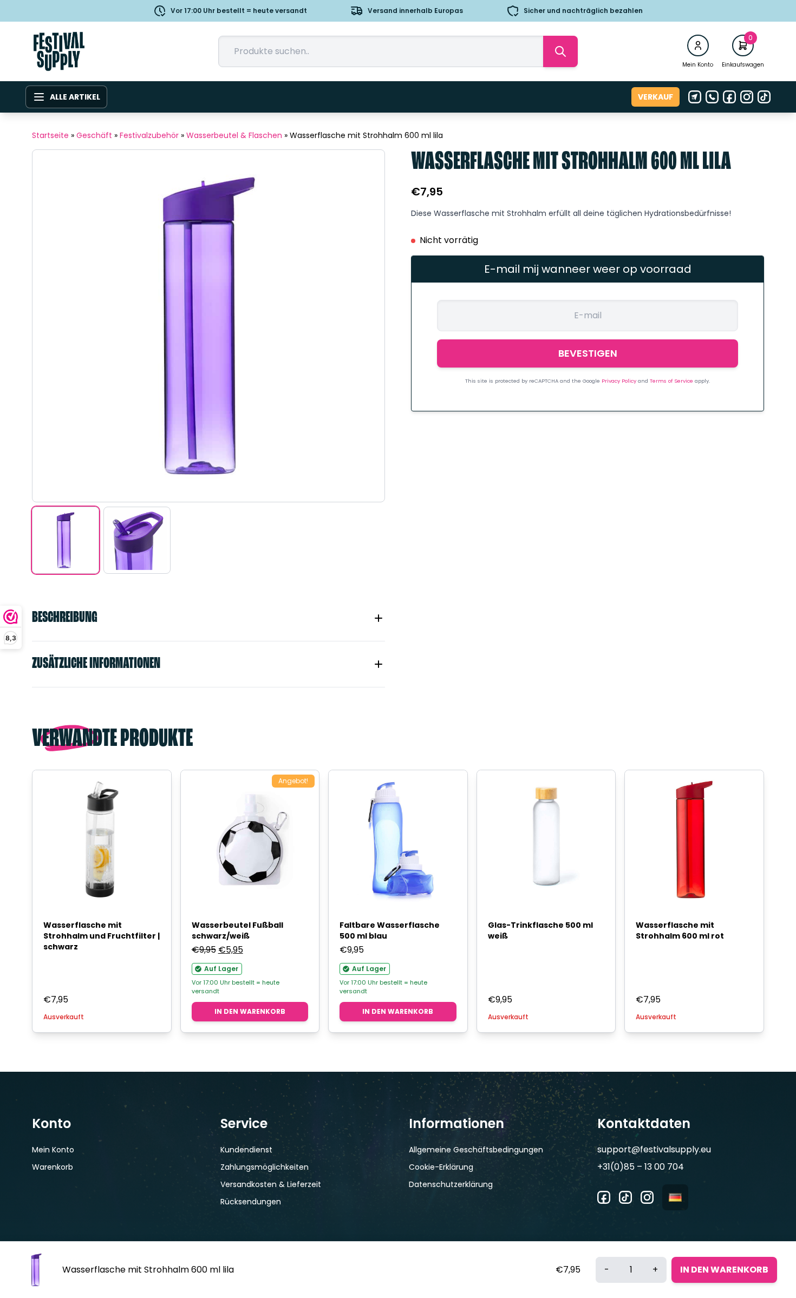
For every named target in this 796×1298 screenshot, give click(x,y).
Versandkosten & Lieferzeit (270, 1184)
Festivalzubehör (149, 135)
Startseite (50, 135)
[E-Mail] (694, 96)
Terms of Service (672, 380)
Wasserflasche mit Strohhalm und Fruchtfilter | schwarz (101, 936)
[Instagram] (746, 96)
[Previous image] (54, 326)
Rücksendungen (250, 1201)
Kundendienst (246, 1149)
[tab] (208, 618)
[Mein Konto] (698, 45)
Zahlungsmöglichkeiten (264, 1167)
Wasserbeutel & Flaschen (234, 135)
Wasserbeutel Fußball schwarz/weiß (237, 930)
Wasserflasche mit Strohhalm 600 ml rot (680, 930)
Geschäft (94, 135)
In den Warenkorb (249, 1011)
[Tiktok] (764, 96)
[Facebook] (729, 96)
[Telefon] (712, 96)
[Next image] (363, 326)
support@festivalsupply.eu (654, 1149)
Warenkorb (52, 1167)
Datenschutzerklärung (451, 1184)
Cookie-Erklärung (441, 1167)
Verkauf (655, 96)
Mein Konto (53, 1149)
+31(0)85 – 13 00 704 (640, 1167)
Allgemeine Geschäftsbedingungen (476, 1149)
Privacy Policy (620, 380)
